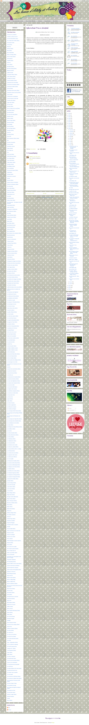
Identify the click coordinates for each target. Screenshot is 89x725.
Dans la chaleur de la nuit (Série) (13, 108)
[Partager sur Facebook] (43, 149)
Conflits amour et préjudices (12, 96)
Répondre (31, 159)
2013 (69, 128)
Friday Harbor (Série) (11, 162)
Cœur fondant (9, 94)
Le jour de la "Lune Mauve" (72, 246)
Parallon (8, 526)
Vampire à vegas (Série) (11, 694)
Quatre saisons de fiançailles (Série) (14, 569)
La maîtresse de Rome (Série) (13, 296)
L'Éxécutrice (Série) (11, 259)
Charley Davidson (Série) (12, 80)
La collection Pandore (73, 208)
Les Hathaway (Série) (11, 438)
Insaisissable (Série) (11, 205)
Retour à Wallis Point (11, 581)
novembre (71, 131)
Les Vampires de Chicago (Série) (13, 474)
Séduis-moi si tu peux (11, 604)
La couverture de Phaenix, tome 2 (72, 231)
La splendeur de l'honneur (12, 328)
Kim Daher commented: (75, 32)
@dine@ (31, 156)
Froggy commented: (74, 51)
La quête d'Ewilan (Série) (12, 312)
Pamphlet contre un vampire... (13, 524)
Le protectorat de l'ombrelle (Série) (13, 376)
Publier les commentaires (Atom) (47, 197)
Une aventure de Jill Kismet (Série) (13, 676)
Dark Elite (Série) (10, 112)
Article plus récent (30, 193)
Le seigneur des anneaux (12, 388)
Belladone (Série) (10, 70)
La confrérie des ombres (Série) (13, 281)
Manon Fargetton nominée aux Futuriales (74, 164)
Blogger (53, 722)
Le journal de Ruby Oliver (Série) (13, 353)
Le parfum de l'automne (11, 370)
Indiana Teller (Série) (11, 200)
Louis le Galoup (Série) (11, 482)
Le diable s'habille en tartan (12, 349)
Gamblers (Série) (10, 164)
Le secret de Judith (10, 384)
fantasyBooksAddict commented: (74, 44)
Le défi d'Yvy (9, 343)
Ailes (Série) (9, 50)
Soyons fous (9, 626)
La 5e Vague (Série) (11, 267)
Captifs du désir (10, 72)
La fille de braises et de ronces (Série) (14, 287)
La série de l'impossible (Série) (13, 326)
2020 (69, 116)
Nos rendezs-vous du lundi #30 (73, 151)
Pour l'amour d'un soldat (11, 546)
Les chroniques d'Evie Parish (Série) (14, 410)
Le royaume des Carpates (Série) (13, 382)
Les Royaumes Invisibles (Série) (13, 460)
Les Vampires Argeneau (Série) (13, 472)
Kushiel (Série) (10, 237)
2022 (69, 113)
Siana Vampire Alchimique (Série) (13, 610)
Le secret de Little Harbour (12, 386)
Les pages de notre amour (12, 454)
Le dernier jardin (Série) (11, 345)
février (70, 281)
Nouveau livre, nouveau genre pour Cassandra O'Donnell (74, 221)
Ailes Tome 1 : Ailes (73, 218)
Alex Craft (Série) (10, 52)
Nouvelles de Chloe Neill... (74, 192)
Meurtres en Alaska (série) (12, 502)
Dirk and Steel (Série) (11, 128)
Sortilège (8, 620)
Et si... (8, 152)
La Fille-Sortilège (72, 161)
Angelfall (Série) (10, 60)
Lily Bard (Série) (10, 480)
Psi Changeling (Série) (11, 561)
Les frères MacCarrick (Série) (12, 434)
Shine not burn (10, 608)
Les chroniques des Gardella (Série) (14, 420)
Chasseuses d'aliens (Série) (12, 86)
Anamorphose (9, 58)
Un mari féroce (10, 666)
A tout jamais (9, 44)
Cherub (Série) (10, 88)
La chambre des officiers (12, 271)
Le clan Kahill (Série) (11, 340)
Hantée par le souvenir (11, 176)
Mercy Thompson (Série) (12, 500)
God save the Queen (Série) (12, 170)
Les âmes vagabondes (11, 404)
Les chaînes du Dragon (11, 408)
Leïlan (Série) (9, 400)
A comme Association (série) (12, 38)
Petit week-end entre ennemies (73, 211)
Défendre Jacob (10, 116)
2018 (69, 120)
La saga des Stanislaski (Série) (13, 320)
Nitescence (9, 510)
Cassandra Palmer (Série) (12, 74)
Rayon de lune (10, 575)
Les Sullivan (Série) (11, 468)
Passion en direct (10, 532)
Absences (9, 46)
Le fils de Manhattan (11, 351)
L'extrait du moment (73, 257)
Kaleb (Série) (9, 221)
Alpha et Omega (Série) (11, 54)
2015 (69, 125)
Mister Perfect (9, 506)
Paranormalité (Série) (11, 528)
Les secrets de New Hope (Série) (13, 462)
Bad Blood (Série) (10, 66)
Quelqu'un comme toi (11, 571)
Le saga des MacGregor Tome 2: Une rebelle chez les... (73, 235)
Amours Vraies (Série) (11, 56)
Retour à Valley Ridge (11, 579)
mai (70, 141)
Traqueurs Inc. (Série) (11, 648)
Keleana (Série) (10, 229)
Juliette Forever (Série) (11, 217)
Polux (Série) (9, 544)
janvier (70, 283)
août (70, 136)
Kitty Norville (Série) (11, 235)
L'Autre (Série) (10, 245)
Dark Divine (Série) (10, 110)
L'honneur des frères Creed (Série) (14, 263)
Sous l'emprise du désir (11, 622)
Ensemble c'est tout (11, 146)
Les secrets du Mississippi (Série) (13, 464)
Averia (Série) (9, 64)
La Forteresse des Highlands (12, 292)
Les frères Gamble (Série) (12, 432)
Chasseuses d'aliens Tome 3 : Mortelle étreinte (73, 225)
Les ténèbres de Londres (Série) (13, 470)
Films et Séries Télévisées (30, 21)
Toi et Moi (9, 640)
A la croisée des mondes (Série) (13, 40)
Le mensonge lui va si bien (12, 361)
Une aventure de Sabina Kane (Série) (14, 678)
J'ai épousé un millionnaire (12, 209)
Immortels (9, 196)
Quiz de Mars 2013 (72, 269)
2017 (69, 121)
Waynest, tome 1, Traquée (72, 215)
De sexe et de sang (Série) (12, 114)
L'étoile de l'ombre (10, 255)
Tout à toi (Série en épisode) (12, 644)
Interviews (40, 21)
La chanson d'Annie (11, 273)
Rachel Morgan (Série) (11, 573)
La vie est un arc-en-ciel (11, 331)
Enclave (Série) (10, 144)
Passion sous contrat (11, 536)
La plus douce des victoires (12, 308)
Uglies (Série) (9, 654)
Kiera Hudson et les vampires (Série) (14, 233)
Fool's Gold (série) (10, 160)
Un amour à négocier (11, 656)
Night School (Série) (11, 508)
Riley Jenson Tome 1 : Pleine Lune (73, 195)
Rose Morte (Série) (10, 592)
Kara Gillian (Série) (10, 223)
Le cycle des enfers (11, 341)
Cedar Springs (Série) (11, 76)
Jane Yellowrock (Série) (11, 211)
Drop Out (9, 132)
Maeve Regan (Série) (11, 492)
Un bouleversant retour (11, 658)
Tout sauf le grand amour (12, 646)
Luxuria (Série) (10, 490)
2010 (69, 289)
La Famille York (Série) (11, 285)
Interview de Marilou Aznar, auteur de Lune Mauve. (74, 248)
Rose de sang (9, 590)
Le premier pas (10, 374)
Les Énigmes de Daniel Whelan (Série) (14, 426)
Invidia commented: (74, 47)
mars (70, 144)
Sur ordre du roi (10, 632)
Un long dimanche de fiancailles (13, 664)
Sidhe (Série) (9, 614)
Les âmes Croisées (10, 402)
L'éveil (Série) (9, 257)
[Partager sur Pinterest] (45, 149)
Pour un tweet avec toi (11, 550)
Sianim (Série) (10, 612)
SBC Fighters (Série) (11, 602)
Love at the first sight (11, 484)
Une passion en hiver (11, 690)
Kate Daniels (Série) (11, 227)
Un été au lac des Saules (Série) (13, 660)
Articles (69, 408)
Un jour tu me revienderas (12, 662)
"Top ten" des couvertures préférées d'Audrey (74, 198)
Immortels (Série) (10, 198)
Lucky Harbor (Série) (11, 486)
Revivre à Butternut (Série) (12, 583)
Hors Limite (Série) (10, 188)
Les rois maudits (10, 458)
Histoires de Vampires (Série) (12, 184)
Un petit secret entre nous (12, 670)
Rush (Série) (9, 594)
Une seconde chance (11, 692)
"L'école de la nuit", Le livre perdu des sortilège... (73, 147)
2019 (69, 118)
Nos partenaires (47, 21)
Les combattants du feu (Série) (13, 422)
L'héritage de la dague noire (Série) (14, 261)
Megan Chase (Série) (11, 498)
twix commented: (74, 36)
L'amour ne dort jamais (11, 239)
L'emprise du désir (10, 249)
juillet (70, 138)
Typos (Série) (9, 652)
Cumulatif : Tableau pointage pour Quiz (73, 271)
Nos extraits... (55, 21)
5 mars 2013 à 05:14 (36, 156)
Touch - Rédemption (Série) (12, 642)
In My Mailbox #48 (72, 205)
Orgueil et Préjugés (10, 522)
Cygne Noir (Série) (10, 102)
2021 (69, 115)
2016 (69, 123)
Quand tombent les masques (12, 567)
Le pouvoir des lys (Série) (12, 372)
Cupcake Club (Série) (11, 100)
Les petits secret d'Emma (12, 456)
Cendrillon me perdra (11, 78)
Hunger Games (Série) (11, 190)
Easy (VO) (9, 136)
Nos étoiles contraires (11, 514)
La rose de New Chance (11, 318)
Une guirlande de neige (11, 685)
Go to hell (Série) (10, 168)
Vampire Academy (10, 696)
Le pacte (8, 366)
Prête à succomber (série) (12, 552)
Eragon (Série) (10, 148)
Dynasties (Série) (10, 134)
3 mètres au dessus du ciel (12, 36)
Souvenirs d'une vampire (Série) (13, 624)
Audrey (9, 709)
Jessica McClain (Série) (11, 215)
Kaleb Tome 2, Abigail (73, 259)
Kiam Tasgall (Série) (11, 231)
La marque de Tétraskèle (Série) (13, 302)
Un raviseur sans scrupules (12, 672)
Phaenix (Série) (10, 542)
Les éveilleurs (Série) (11, 428)
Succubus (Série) (10, 630)
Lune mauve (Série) (11, 488)
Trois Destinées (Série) (11, 650)
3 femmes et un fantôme (11, 34)
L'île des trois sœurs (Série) (12, 265)
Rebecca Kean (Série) (11, 577)
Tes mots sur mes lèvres (11, 634)
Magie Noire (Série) (11, 494)
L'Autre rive (9, 247)
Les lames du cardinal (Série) (12, 446)
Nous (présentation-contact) (18, 21)
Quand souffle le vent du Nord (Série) (14, 563)
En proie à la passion (11, 142)
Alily (9, 707)
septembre (71, 134)
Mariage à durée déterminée (12, 496)
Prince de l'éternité (10, 554)
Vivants (8, 698)
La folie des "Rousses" (73, 217)
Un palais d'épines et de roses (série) (14, 668)
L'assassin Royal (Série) (11, 243)
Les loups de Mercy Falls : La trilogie (14, 448)
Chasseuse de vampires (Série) (13, 84)
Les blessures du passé (11, 406)
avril (70, 143)
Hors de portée (10, 186)
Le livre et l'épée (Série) (11, 357)
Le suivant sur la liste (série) (12, 392)
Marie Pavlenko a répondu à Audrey (73, 158)
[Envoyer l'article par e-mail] (38, 149)
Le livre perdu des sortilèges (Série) (14, 359)
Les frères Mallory (10, 436)
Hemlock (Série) (10, 180)
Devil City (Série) (10, 126)
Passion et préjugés (11, 534)
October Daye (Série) (11, 518)
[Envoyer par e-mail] (40, 149)
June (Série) (9, 219)
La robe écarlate (10, 314)
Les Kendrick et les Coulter (12, 444)
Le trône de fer (10, 396)
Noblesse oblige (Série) (11, 512)
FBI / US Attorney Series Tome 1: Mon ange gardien (73, 252)
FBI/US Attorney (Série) (11, 156)
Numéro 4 (9, 516)
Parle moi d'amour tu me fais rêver (13, 530)
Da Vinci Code (10, 104)
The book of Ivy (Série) (11, 636)
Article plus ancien (59, 193)
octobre (71, 133)
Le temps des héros (11, 394)
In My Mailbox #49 (72, 180)
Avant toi (8, 62)
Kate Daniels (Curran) (11, 225)
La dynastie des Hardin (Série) (13, 283)
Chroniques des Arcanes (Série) (13, 90)
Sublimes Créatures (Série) (12, 628)
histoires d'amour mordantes (12, 182)
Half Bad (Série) (10, 174)
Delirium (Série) (10, 118)
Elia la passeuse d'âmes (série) (13, 138)
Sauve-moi (9, 600)
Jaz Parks (9, 213)
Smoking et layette (10, 618)
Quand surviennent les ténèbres (13, 565)
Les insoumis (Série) (11, 442)
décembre (71, 129)
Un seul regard (10, 674)
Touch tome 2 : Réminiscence (72, 200)
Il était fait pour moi (10, 194)
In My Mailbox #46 (72, 267)
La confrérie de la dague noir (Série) (14, 279)
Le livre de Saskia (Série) (12, 355)
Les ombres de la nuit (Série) (12, 452)
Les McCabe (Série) (11, 450)
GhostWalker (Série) (11, 166)
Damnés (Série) (10, 106)
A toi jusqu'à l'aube (10, 42)
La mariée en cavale (11, 300)
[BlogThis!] (41, 149)
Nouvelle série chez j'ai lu (74, 189)
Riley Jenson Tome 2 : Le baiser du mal (74, 172)
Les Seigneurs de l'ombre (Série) (13, 466)
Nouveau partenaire (73, 212)
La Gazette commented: (75, 28)
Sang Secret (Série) (11, 598)
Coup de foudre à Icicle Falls (12, 98)
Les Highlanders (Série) (11, 440)
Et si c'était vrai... (10, 150)
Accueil (8, 21)
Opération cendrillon (11, 520)
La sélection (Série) (11, 324)
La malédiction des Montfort (12, 298)
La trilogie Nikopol (10, 330)
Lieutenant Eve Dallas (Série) (12, 478)
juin (70, 139)
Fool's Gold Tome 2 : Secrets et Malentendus (74, 166)
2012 (69, 285)
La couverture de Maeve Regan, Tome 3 (74, 274)
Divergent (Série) (10, 130)
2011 (69, 287)
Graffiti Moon (9, 172)
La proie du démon (10, 310)
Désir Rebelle (9, 124)
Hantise (8, 178)
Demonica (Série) (10, 122)
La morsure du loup (11, 306)
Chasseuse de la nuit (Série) (12, 82)
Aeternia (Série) (10, 48)
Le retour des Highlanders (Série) (13, 380)
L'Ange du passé (10, 241)
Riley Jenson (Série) (11, 588)
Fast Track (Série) (10, 154)
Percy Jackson (10, 538)
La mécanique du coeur (11, 304)
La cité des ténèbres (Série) (12, 277)
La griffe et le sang (72, 191)
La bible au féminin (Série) (12, 269)
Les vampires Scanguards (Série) (13, 476)
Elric (8, 140)
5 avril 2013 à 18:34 (35, 163)
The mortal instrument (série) (12, 638)
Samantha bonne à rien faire (12, 596)
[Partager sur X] (42, 149)
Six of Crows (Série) (11, 616)
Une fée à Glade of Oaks (12, 683)
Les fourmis (9, 430)
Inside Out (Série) (10, 207)
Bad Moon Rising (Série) (11, 68)
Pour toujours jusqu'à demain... (13, 548)
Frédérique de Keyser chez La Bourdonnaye (73, 186)
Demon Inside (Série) (11, 120)
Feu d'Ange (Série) (10, 158)
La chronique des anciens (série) (13, 275)
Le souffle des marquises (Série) (13, 390)
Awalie (30, 163)
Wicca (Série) (9, 700)
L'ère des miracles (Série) (12, 253)
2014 (69, 126)
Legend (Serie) (10, 398)
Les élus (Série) (10, 424)
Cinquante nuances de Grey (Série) (14, 92)
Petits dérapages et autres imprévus (14, 540)
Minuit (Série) (9, 504)
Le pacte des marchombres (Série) (13, 368)
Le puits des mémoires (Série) (13, 378)
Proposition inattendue (11, 559)
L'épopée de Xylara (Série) (12, 251)
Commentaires (71, 410)
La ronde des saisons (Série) (12, 316)
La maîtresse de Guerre (11, 294)
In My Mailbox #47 (72, 233)
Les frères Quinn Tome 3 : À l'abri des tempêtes (74, 183)
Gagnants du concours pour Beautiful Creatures (73, 264)
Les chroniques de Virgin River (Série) (14, 418)
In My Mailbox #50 (72, 155)
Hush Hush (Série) (10, 192)
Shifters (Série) (10, 606)
